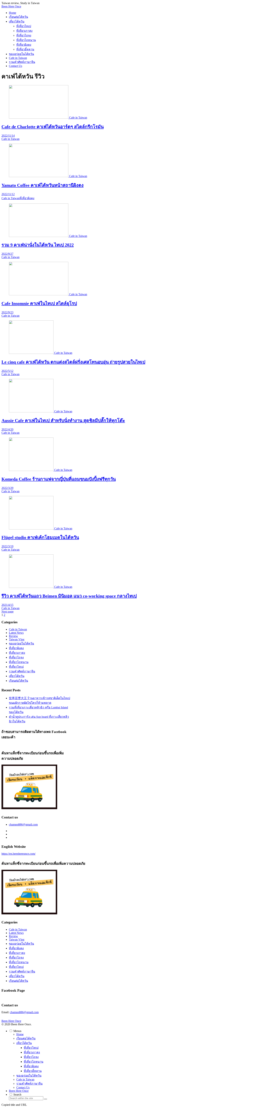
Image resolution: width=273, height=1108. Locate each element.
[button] (45, 1099)
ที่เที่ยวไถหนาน (18, 662)
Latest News (16, 632)
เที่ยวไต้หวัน (16, 676)
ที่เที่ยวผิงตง (16, 648)
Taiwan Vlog (16, 639)
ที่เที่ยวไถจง (16, 657)
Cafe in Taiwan (18, 629)
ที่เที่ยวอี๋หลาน (33, 1071)
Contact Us (23, 1087)
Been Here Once (19, 1090)
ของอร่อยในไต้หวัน (21, 643)
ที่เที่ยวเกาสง (17, 652)
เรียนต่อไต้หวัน (18, 680)
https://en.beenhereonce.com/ (18, 853)
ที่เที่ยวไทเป (16, 666)
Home (20, 1034)
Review (13, 636)
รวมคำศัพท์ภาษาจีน (22, 671)
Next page (7, 611)
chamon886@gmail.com (23, 824)
